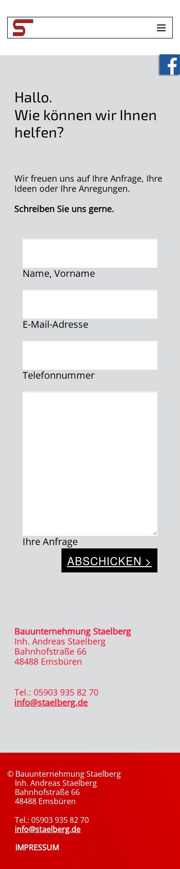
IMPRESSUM (37, 847)
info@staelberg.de (51, 702)
